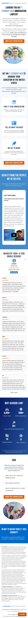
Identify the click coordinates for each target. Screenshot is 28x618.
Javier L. (4, 356)
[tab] (14, 476)
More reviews (14, 392)
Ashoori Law (14, 265)
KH (3, 375)
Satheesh (4, 317)
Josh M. (4, 278)
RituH (3, 336)
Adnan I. (4, 297)
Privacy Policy (10, 611)
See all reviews (14, 272)
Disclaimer (18, 611)
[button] (14, 41)
